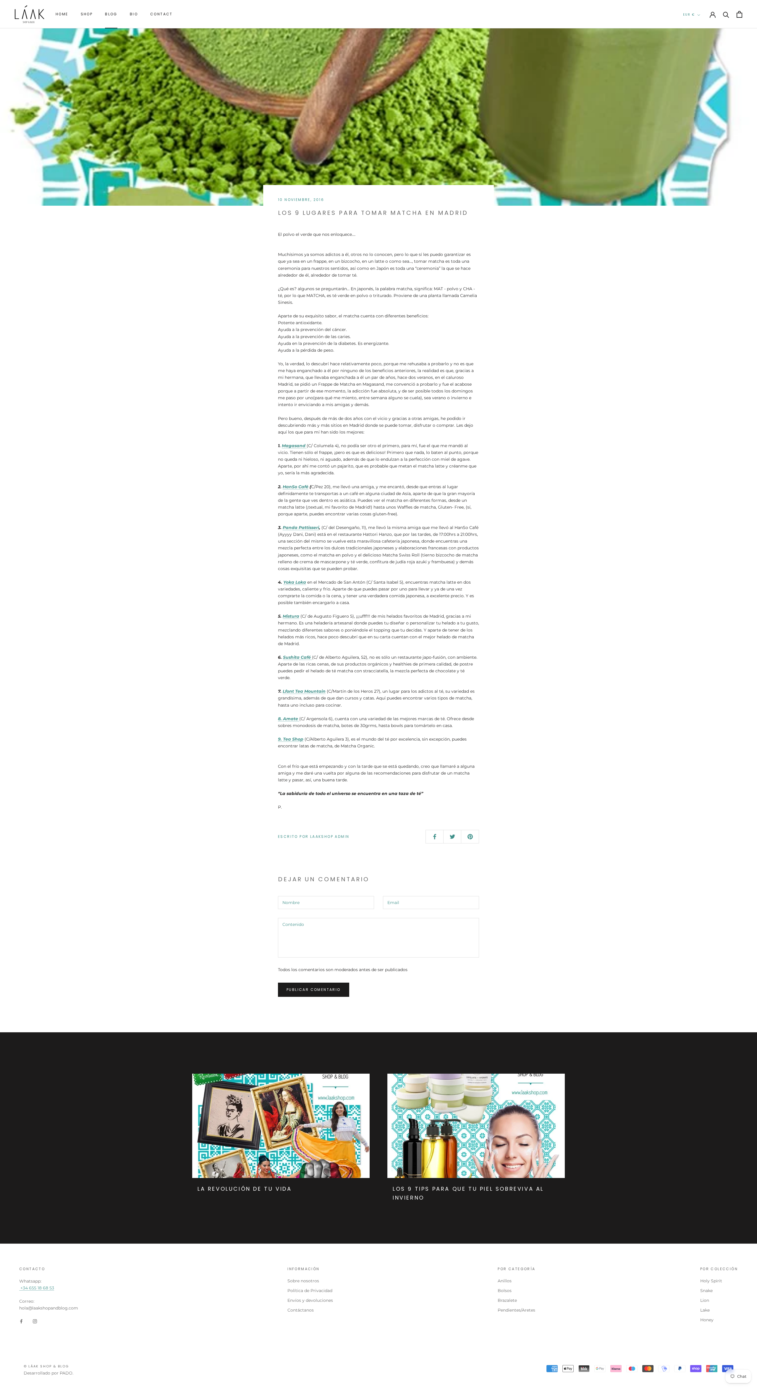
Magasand (293, 445)
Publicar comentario (314, 989)
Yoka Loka (294, 582)
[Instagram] (35, 1320)
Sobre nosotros (303, 1280)
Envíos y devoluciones (310, 1300)
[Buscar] (726, 14)
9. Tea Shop (290, 739)
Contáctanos (300, 1310)
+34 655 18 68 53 (36, 1288)
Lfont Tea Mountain (304, 691)
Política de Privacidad (309, 1290)
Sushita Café (297, 657)
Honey (707, 1320)
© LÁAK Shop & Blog (46, 1366)
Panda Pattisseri (301, 527)
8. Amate (288, 718)
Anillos (505, 1280)
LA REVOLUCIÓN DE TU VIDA (245, 1188)
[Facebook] (21, 1320)
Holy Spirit (711, 1280)
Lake (705, 1310)
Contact (161, 14)
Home (62, 14)
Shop (87, 14)
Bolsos (505, 1290)
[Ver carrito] (739, 14)
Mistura (291, 616)
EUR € (689, 14)
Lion (704, 1300)
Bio (134, 14)
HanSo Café (295, 486)
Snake (706, 1290)
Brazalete (507, 1300)
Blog (111, 14)
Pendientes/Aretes (516, 1310)
